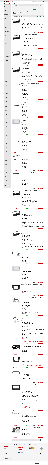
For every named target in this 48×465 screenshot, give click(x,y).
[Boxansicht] (38, 16)
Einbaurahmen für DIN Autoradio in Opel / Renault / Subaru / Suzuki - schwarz (29, 34)
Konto (39, 1)
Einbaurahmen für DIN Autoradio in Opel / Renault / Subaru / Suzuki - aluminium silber (30, 18)
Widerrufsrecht (5, 453)
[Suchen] (31, 1)
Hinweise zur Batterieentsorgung (7, 458)
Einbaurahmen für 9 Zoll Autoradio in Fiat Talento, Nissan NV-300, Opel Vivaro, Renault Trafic (31, 345)
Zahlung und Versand (6, 454)
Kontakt (35, 1)
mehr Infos (34, 32)
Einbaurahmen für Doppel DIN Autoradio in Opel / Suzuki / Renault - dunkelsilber (30, 83)
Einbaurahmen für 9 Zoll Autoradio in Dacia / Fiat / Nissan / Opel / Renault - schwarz (30, 384)
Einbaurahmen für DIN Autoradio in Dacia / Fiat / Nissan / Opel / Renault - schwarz (30, 210)
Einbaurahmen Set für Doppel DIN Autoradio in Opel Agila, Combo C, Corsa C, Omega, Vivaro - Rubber (32, 412)
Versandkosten (24, 462)
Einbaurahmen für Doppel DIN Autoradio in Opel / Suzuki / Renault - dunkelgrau (30, 154)
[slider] (32, 9)
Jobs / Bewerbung (6, 449)
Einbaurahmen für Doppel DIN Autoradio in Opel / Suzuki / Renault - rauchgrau (29, 172)
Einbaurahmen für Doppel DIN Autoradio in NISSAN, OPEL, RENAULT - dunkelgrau (30, 427)
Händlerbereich (5, 448)
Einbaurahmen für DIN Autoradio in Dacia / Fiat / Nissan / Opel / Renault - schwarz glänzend (31, 190)
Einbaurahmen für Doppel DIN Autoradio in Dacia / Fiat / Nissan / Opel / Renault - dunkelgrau (31, 297)
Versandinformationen (37, 463)
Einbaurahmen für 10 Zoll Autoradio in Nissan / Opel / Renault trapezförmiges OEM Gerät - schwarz (32, 284)
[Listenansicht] (37, 16)
